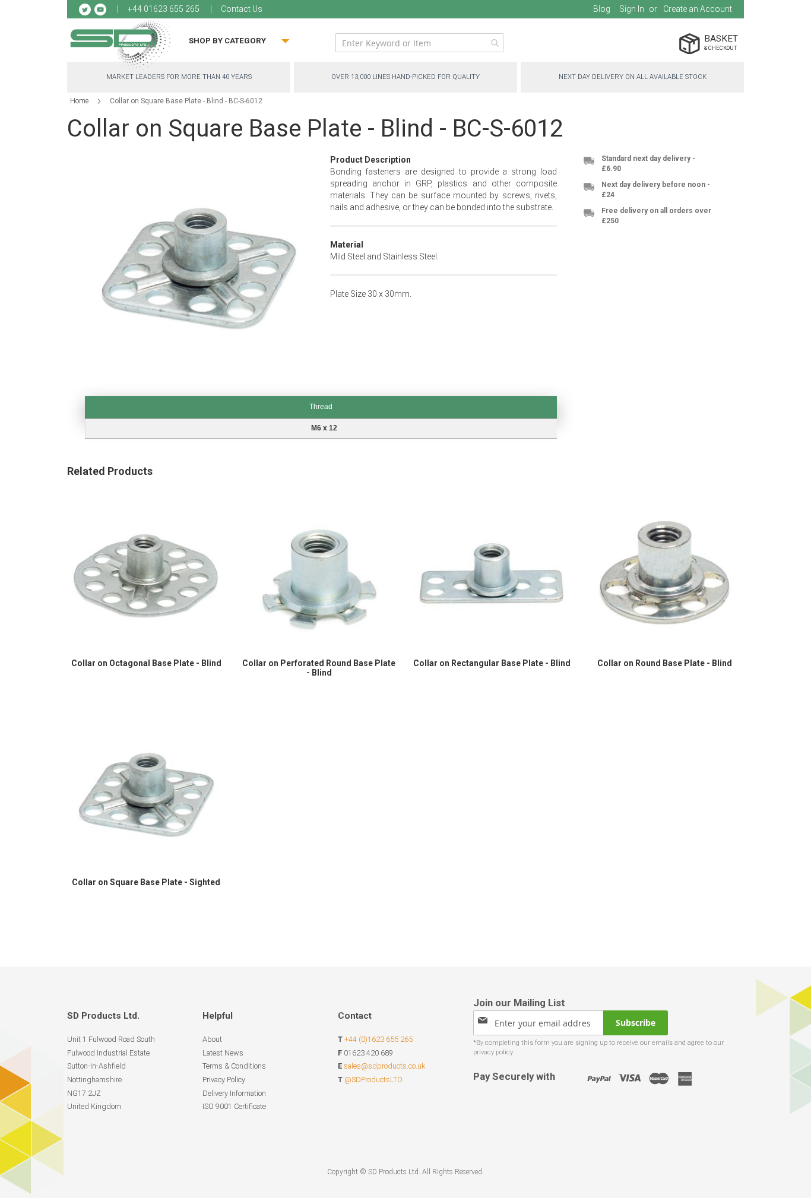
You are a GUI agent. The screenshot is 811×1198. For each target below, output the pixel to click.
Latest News (222, 1052)
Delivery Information (234, 1093)
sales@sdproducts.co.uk (384, 1065)
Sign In (631, 9)
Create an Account (697, 9)
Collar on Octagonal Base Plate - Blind (146, 663)
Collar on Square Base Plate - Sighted (146, 882)
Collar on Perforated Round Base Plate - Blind (318, 667)
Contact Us (241, 9)
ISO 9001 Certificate (234, 1106)
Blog (601, 9)
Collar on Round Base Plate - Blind (664, 663)
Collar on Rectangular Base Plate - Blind (492, 663)
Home (79, 101)
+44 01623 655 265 (163, 9)
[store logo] (120, 44)
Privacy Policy (223, 1079)
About (212, 1039)
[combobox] (419, 42)
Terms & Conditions (234, 1065)
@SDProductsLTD (373, 1079)
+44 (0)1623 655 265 (378, 1039)
